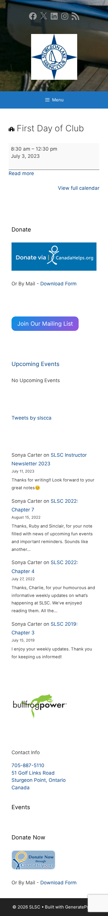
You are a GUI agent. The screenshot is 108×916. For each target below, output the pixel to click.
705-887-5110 (28, 765)
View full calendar (78, 188)
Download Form (58, 284)
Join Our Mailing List (45, 323)
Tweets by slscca (32, 418)
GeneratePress (80, 907)
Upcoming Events (35, 364)
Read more (21, 173)
